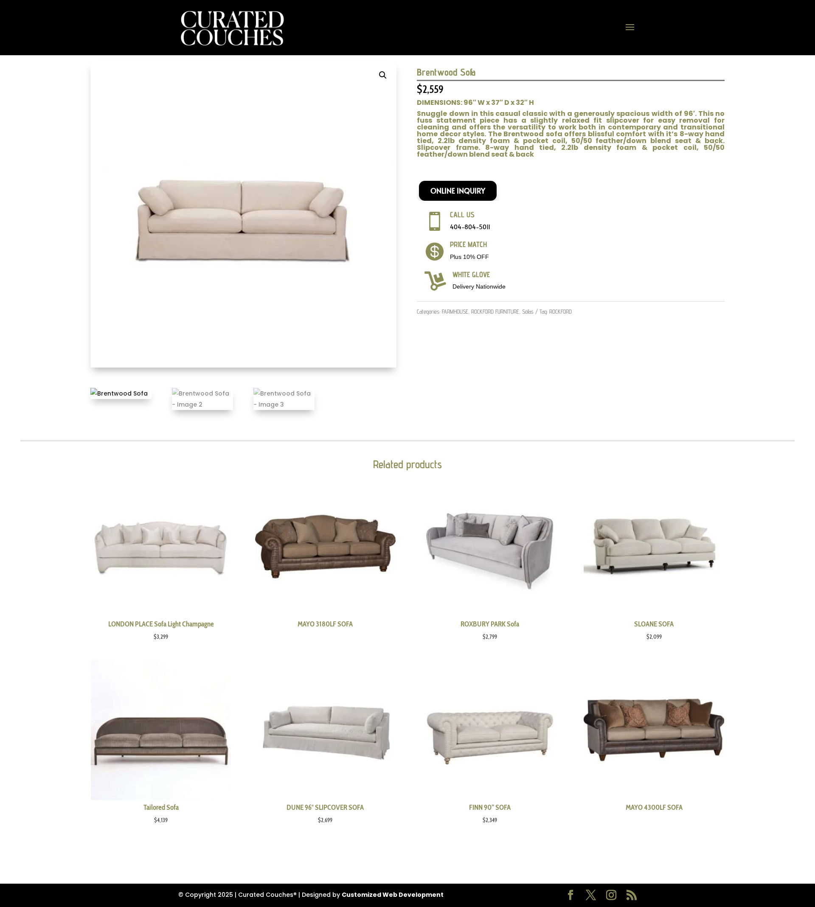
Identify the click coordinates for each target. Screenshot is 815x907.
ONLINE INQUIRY (457, 190)
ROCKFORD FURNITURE (495, 311)
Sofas (528, 311)
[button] (383, 75)
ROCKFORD (560, 311)
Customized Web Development (393, 894)
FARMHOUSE (455, 311)
